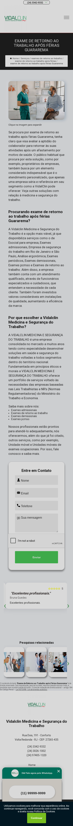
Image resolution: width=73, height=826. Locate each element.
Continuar (36, 818)
